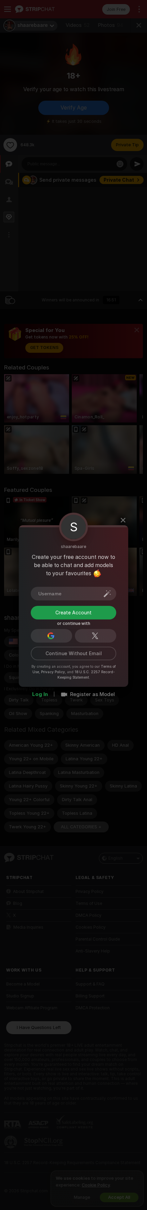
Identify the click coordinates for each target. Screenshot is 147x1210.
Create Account (73, 612)
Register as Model (92, 694)
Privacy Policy (53, 672)
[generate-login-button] (107, 593)
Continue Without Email (73, 653)
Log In (40, 694)
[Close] (123, 520)
